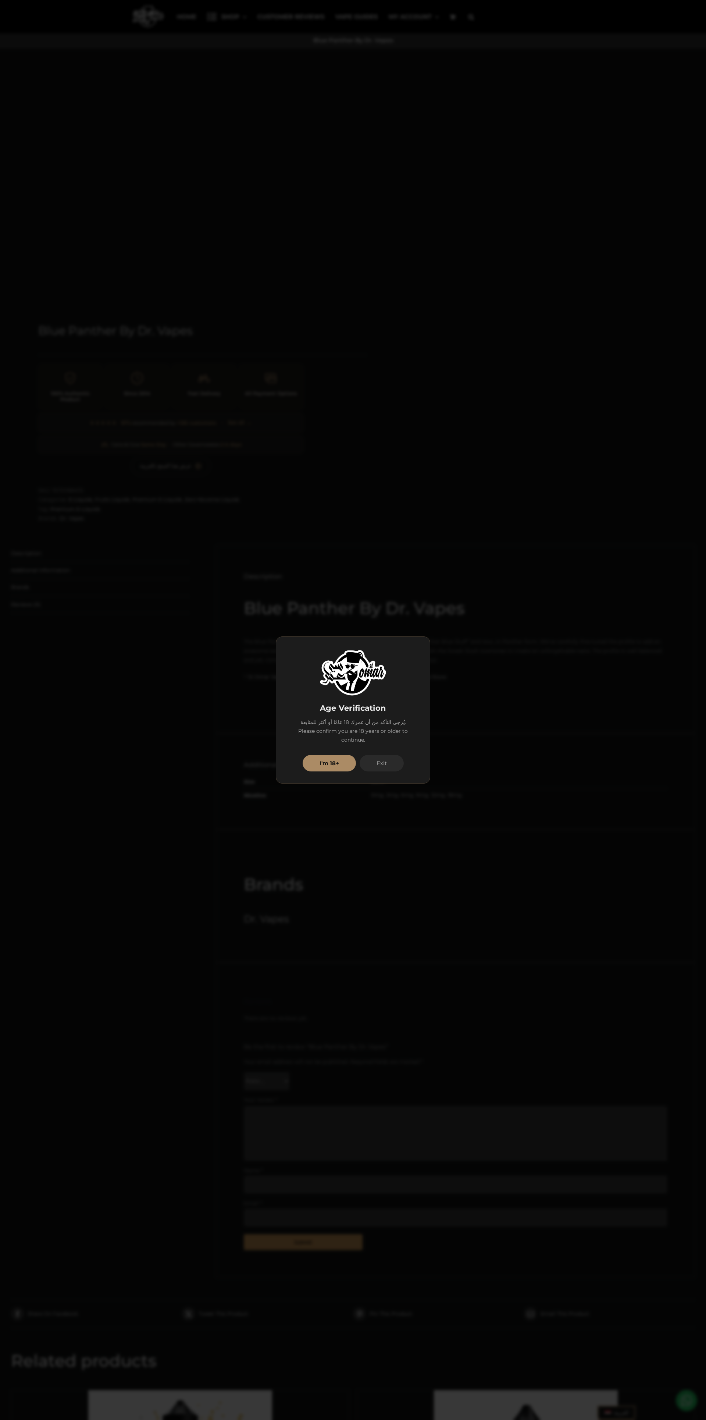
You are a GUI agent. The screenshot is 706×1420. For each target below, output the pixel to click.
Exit (382, 763)
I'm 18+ (329, 763)
